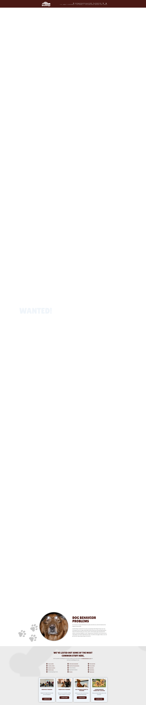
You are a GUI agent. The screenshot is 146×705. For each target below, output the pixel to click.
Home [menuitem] (61, 4)
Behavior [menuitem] (97, 4)
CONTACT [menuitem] (105, 4)
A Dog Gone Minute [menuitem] (89, 4)
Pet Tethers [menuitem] (71, 4)
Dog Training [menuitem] (79, 4)
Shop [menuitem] (101, 4)
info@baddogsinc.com (86, 658)
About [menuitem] (64, 4)
